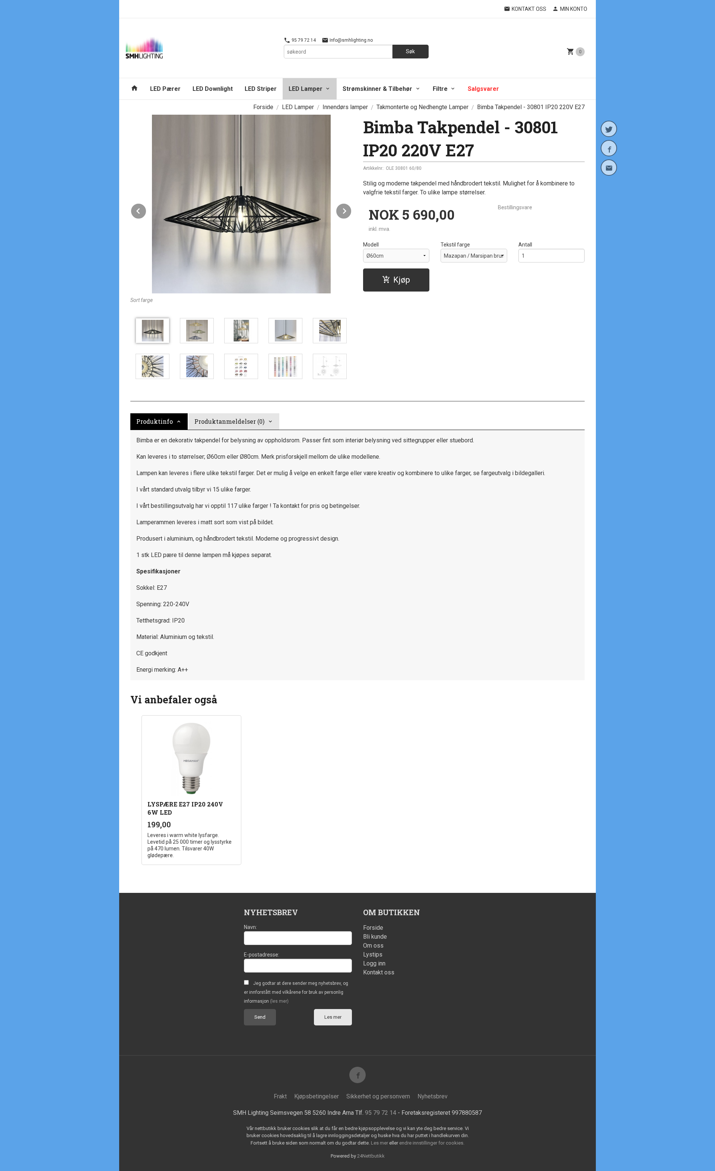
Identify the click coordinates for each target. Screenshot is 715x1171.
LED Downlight (213, 88)
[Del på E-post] (609, 167)
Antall (525, 245)
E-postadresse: (261, 955)
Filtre (440, 88)
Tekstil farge (455, 245)
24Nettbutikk (371, 1156)
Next (351, 209)
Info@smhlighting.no (350, 40)
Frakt (280, 1096)
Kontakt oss (378, 972)
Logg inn (374, 963)
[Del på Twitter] (609, 129)
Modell (371, 245)
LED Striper (261, 88)
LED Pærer (165, 88)
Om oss (373, 945)
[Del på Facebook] (609, 148)
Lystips (372, 954)
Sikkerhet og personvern (378, 1096)
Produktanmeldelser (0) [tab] (229, 421)
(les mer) (279, 1001)
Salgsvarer (483, 88)
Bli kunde (375, 936)
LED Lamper (305, 88)
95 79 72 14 (303, 40)
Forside (263, 107)
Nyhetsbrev (432, 1096)
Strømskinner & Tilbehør (377, 88)
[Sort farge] (241, 204)
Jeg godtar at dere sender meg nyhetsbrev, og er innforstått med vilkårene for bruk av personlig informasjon (296, 992)
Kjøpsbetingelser (316, 1096)
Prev (146, 209)
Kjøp (401, 279)
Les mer (332, 1017)
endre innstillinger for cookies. (431, 1143)
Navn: (250, 927)
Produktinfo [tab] (154, 421)
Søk (410, 51)
